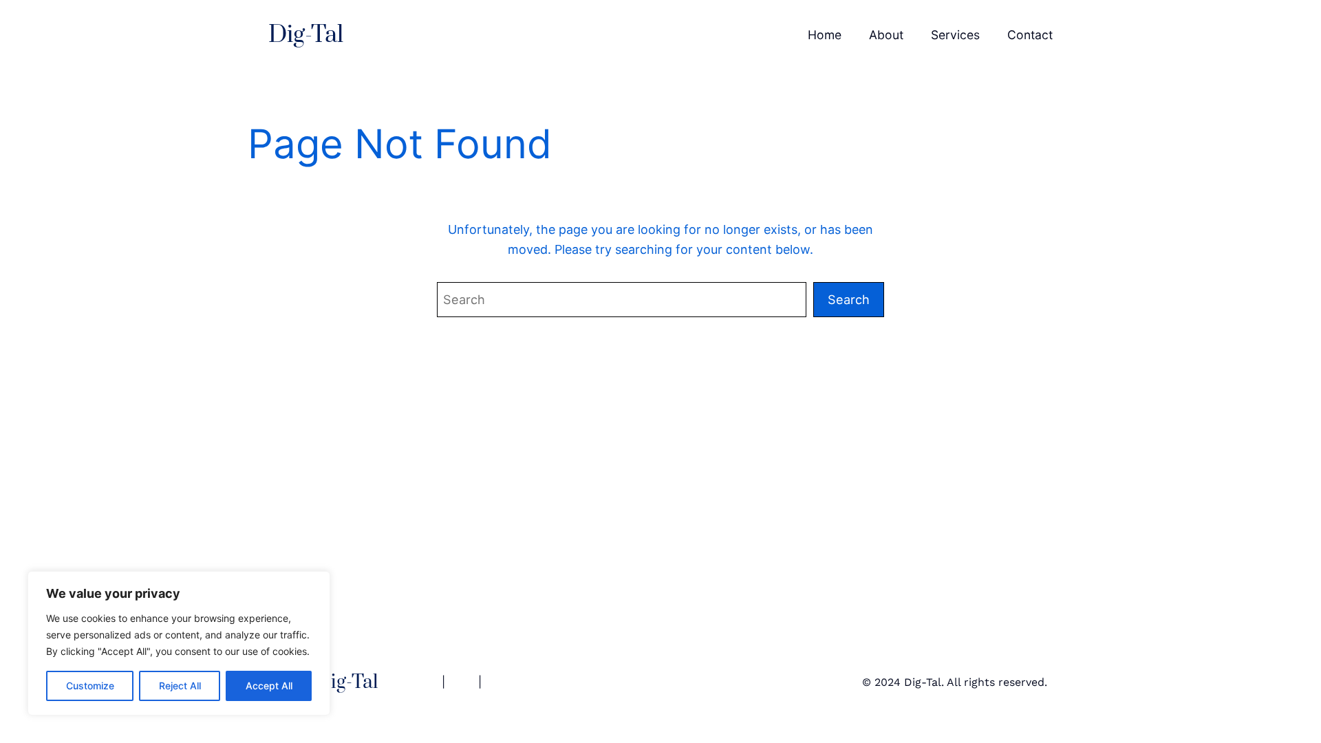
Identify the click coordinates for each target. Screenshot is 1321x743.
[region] (179, 643)
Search (849, 299)
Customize (90, 685)
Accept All (269, 685)
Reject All (180, 685)
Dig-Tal (305, 35)
